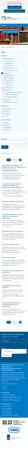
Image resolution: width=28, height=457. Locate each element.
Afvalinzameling (9, 58)
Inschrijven (6, 355)
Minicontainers (10, 68)
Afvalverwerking (9, 78)
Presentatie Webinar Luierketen (12, 201)
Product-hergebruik (12, 94)
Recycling (9, 82)
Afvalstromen (8, 109)
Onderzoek (7, 129)
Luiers (6, 116)
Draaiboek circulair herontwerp (12, 231)
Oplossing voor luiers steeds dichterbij (11, 286)
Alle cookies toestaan (14, 7)
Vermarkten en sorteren (11, 102)
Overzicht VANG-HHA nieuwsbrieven (12, 397)
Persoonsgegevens (8, 408)
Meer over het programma (10, 383)
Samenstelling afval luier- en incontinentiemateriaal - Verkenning (11, 304)
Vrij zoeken (4, 139)
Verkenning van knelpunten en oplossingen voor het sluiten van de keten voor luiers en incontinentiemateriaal (14, 168)
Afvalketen (7, 73)
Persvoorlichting (7, 413)
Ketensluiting (8, 87)
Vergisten (9, 85)
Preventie (7, 90)
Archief (5, 388)
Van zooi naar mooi (8, 257)
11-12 (14, 160)
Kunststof (7, 113)
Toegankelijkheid (7, 406)
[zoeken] (26, 18)
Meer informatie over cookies (14, 3)
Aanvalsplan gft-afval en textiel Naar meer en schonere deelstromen (12, 216)
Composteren (10, 80)
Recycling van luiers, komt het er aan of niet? (13, 271)
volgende (20, 159)
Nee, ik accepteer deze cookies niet (14, 11)
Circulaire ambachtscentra (13, 92)
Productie (7, 100)
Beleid (6, 122)
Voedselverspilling (11, 97)
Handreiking (7, 127)
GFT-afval (7, 111)
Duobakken (9, 63)
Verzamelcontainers (12, 70)
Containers (9, 61)
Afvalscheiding (9, 75)
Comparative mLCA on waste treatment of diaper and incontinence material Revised (12, 185)
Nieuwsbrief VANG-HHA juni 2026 (11, 400)
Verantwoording (7, 411)
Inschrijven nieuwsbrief (9, 395)
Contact (5, 386)
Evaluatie (7, 125)
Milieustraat (9, 65)
